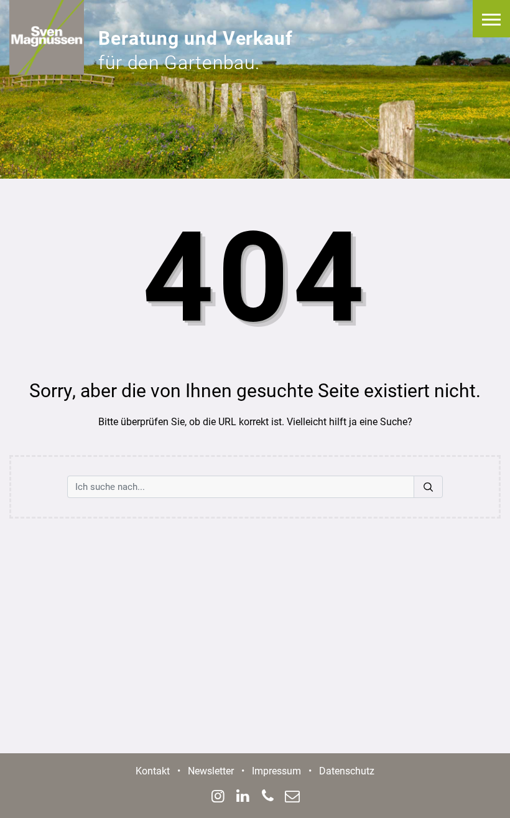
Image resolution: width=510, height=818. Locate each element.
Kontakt (153, 771)
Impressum (276, 771)
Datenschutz (346, 771)
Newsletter (211, 771)
